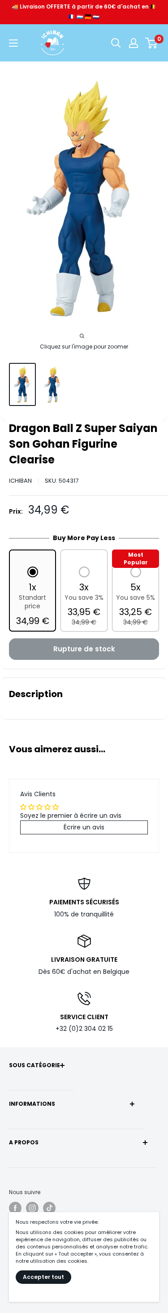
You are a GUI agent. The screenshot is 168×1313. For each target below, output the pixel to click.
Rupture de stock (84, 649)
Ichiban (20, 480)
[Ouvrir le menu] (13, 43)
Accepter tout (43, 1277)
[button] (32, 597)
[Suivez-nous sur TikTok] (49, 1208)
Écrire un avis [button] (84, 827)
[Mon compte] (133, 43)
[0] (151, 43)
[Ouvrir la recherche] (116, 43)
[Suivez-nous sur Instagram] (32, 1208)
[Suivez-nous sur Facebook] (15, 1208)
